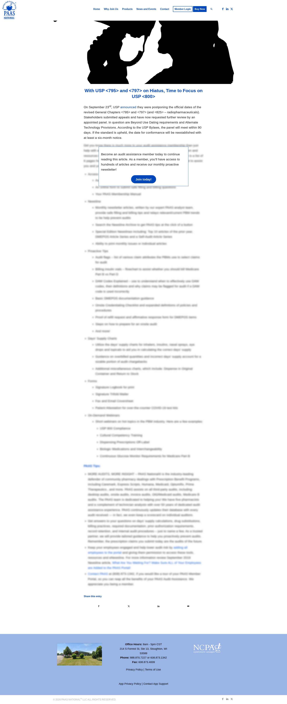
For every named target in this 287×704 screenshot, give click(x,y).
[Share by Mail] (188, 606)
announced (128, 107)
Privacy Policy (134, 669)
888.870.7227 (138, 657)
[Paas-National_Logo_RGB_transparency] (9, 10)
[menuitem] (96, 9)
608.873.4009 (146, 662)
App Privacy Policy (130, 683)
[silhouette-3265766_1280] (143, 52)
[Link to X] (231, 9)
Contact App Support (155, 683)
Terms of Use (153, 669)
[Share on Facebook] (99, 606)
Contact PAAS (98, 573)
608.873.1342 (158, 657)
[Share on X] (129, 606)
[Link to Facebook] (222, 9)
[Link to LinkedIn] (227, 9)
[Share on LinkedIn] (158, 606)
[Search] (211, 9)
